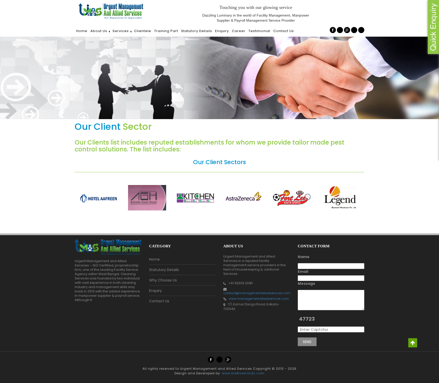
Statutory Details (196, 31)
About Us (98, 31)
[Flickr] (228, 360)
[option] (99, 197)
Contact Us (283, 31)
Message (306, 283)
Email (303, 271)
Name (303, 256)
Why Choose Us (163, 280)
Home (81, 31)
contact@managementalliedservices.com (256, 293)
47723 (307, 318)
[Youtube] (354, 30)
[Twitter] (340, 30)
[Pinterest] (361, 30)
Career (238, 31)
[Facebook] (333, 30)
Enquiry (222, 31)
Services (121, 31)
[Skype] (219, 360)
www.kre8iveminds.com (243, 373)
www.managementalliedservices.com (259, 298)
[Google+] (347, 30)
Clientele (142, 31)
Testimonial (259, 31)
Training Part (166, 31)
